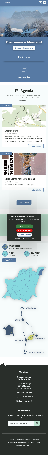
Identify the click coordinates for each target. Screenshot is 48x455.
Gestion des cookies (24, 445)
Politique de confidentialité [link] (24, 238)
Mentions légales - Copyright (28, 439)
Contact (12, 439)
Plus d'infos (9, 260)
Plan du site (35, 442)
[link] (40, 2)
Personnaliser (24, 234)
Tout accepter (25, 226)
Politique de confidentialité (18, 442)
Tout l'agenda (24, 202)
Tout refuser (25, 230)
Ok (37, 423)
